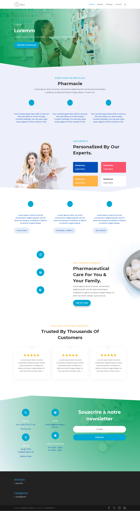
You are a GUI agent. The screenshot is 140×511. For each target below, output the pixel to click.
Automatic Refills (40, 263)
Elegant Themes (28, 508)
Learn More (80, 169)
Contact (118, 4)
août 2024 (19, 483)
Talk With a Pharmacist (26, 45)
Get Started (101, 230)
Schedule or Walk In (64, 230)
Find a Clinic (22, 230)
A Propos (109, 4)
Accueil (91, 4)
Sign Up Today (82, 303)
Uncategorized (21, 497)
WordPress (50, 508)
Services (100, 4)
